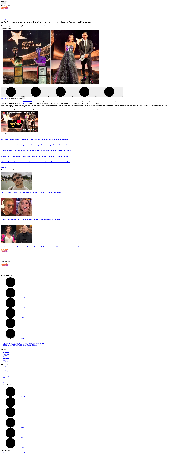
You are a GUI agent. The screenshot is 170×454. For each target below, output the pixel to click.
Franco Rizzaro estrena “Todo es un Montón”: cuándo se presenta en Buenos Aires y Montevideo (33, 192)
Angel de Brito (4, 167)
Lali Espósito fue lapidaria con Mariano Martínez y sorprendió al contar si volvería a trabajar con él (35, 139)
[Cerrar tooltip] (23, 98)
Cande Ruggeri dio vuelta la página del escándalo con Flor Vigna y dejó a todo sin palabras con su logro (36, 150)
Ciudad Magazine (4, 19)
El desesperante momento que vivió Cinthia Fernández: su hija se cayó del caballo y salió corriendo (34, 156)
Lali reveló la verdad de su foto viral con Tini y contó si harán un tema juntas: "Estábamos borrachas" (35, 162)
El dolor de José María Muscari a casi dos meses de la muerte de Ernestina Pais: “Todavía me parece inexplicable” (40, 247)
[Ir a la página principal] (10, 15)
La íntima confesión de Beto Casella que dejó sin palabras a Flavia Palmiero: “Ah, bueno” (31, 219)
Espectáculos (12, 19)
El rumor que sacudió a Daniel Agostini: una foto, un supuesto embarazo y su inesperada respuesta (34, 145)
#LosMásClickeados (27, 101)
